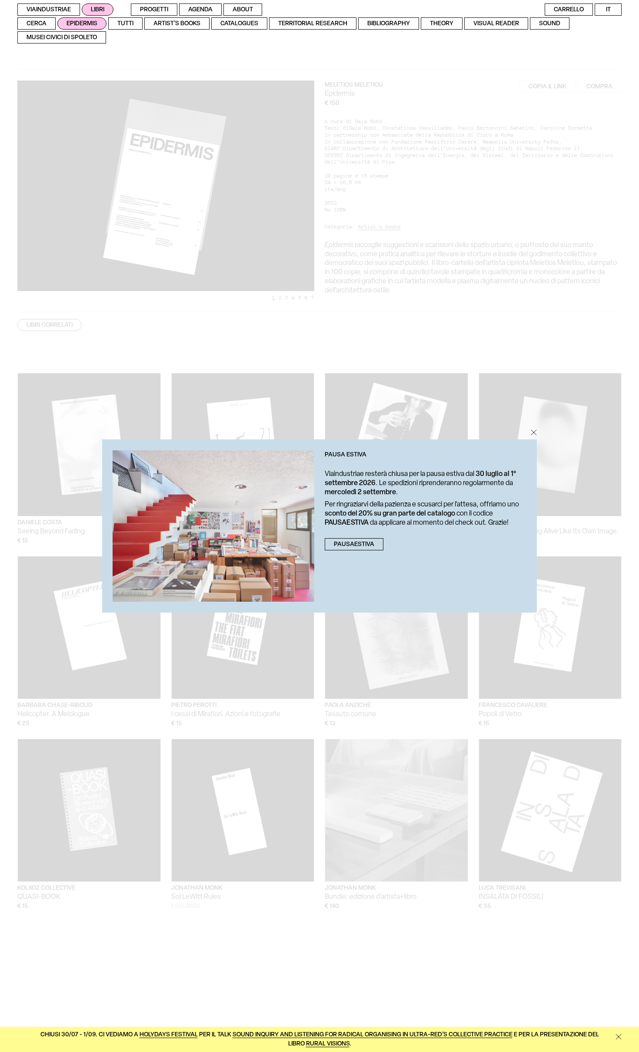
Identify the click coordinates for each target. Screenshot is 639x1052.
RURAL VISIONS (327, 1044)
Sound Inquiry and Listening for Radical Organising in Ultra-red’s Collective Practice (373, 1035)
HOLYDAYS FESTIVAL (169, 1035)
